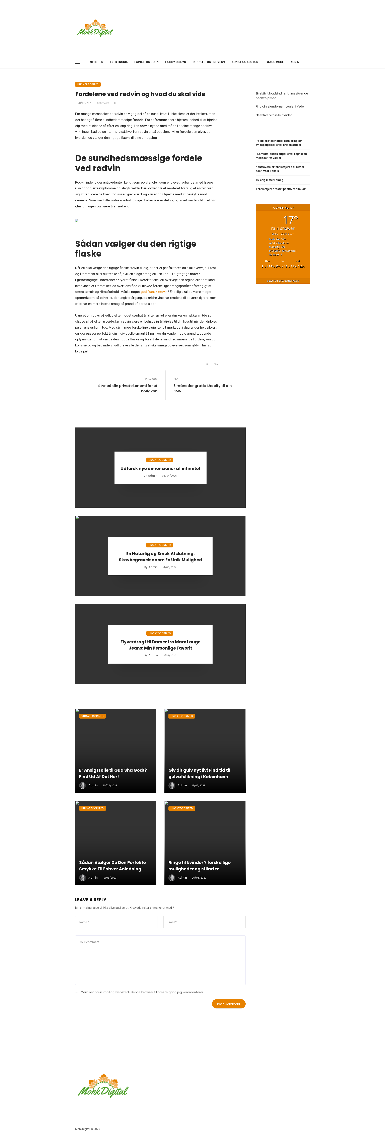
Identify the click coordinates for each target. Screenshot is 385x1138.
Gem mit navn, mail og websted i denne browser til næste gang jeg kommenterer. (142, 992)
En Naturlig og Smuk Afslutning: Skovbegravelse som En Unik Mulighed (160, 557)
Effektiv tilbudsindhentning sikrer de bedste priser (282, 95)
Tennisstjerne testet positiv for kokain (281, 189)
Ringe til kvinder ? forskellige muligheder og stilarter (199, 866)
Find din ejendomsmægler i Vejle (280, 106)
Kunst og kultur (245, 62)
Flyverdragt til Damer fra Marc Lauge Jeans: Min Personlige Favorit (161, 645)
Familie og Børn (146, 62)
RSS (262, 130)
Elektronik (119, 62)
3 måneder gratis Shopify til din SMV (202, 388)
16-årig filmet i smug (269, 180)
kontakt (297, 62)
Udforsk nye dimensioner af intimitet (161, 468)
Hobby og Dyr (175, 62)
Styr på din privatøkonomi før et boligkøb (127, 388)
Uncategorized (87, 84)
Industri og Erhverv (209, 62)
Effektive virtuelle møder (274, 115)
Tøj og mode (274, 62)
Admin (152, 476)
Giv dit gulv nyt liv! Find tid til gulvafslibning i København (199, 773)
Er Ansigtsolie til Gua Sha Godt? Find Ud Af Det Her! (113, 773)
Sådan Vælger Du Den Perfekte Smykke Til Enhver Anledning (112, 866)
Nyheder (96, 62)
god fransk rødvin (154, 292)
